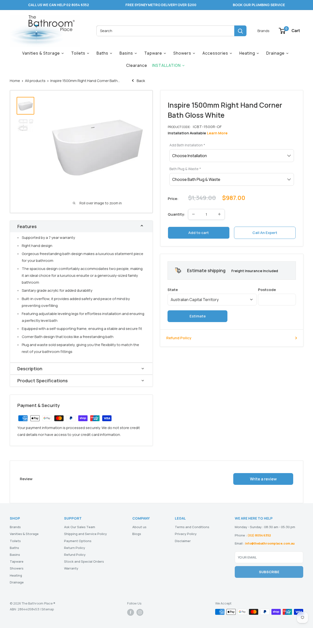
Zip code (277, 289)
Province (212, 289)
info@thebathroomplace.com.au (270, 543)
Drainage (17, 582)
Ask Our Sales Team (79, 527)
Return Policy (74, 548)
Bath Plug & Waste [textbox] (185, 168)
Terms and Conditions (192, 527)
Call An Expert (264, 232)
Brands (263, 30)
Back (140, 80)
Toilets (15, 541)
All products (35, 80)
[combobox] (165, 30)
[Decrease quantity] (193, 214)
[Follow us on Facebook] (130, 612)
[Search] (240, 30)
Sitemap (47, 609)
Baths (14, 548)
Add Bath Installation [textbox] (187, 144)
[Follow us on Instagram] (139, 612)
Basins (15, 554)
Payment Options (77, 541)
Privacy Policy (186, 534)
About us (139, 527)
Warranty (71, 568)
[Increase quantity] (219, 214)
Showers (16, 568)
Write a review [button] (263, 479)
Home (15, 80)
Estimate (198, 316)
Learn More (217, 132)
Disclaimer (183, 541)
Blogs (136, 534)
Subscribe (269, 572)
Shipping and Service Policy (85, 534)
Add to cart (198, 232)
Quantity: (176, 214)
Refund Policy (178, 337)
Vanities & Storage (24, 534)
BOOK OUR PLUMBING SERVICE (259, 4)
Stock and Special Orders (84, 561)
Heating (16, 575)
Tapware (16, 561)
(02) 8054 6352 (259, 535)
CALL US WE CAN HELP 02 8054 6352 (58, 4)
